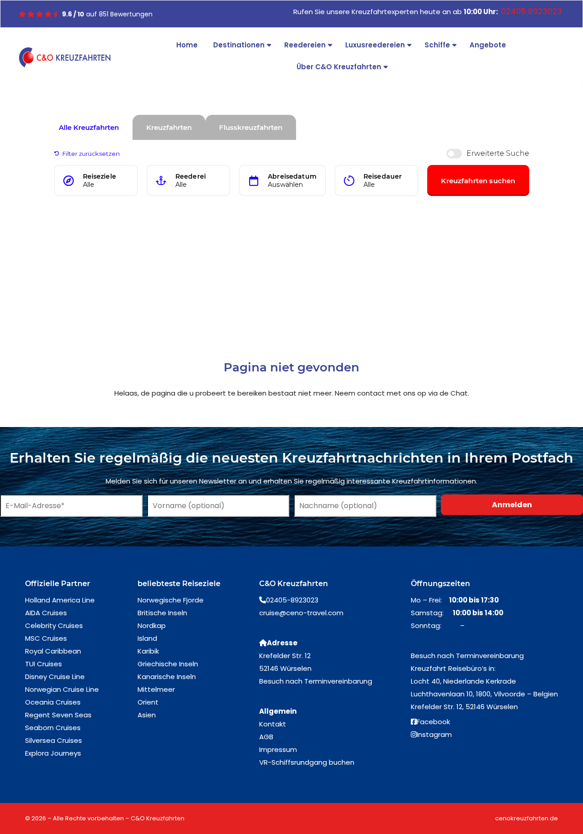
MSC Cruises (46, 638)
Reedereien (305, 45)
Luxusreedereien (375, 45)
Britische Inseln (162, 613)
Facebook (433, 721)
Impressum (278, 749)
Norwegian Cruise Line (62, 689)
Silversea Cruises (53, 740)
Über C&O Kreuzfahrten (339, 67)
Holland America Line (60, 600)
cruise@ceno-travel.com (301, 613)
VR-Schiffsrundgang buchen (306, 762)
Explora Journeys (53, 753)
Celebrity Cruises (54, 625)
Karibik (148, 651)
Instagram (434, 734)
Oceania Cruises (53, 702)
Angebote (488, 45)
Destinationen (239, 45)
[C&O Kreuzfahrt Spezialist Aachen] (65, 57)
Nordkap (152, 625)
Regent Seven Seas (58, 715)
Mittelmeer (156, 689)
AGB (266, 736)
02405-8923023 (292, 600)
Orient (148, 702)
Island (147, 638)
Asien (147, 715)
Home (187, 45)
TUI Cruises (43, 664)
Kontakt (272, 724)
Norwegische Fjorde (171, 600)
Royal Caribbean (53, 651)
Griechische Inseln (168, 664)
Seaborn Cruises (53, 727)
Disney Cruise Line (55, 676)
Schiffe (437, 45)
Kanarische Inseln (167, 676)
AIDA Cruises (46, 613)
